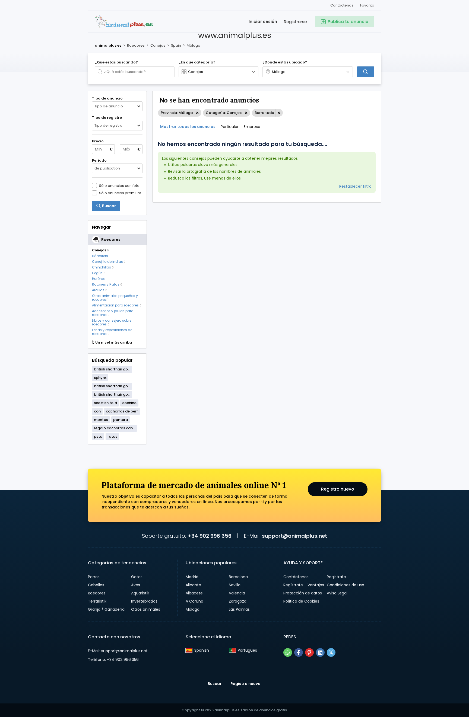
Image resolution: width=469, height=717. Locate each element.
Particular (230, 126)
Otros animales (145, 609)
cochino (129, 402)
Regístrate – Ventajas (303, 585)
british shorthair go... (112, 369)
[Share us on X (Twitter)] (331, 652)
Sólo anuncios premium (120, 192)
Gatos (136, 577)
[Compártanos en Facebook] (298, 652)
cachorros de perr (122, 411)
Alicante (193, 585)
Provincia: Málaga (177, 112)
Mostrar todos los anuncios (188, 126)
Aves (135, 585)
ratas (112, 436)
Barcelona (238, 577)
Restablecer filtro (355, 186)
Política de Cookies (301, 601)
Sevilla (234, 585)
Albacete (194, 593)
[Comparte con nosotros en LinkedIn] (320, 652)
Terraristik (97, 601)
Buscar (214, 683)
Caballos (96, 585)
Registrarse (295, 21)
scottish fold (105, 402)
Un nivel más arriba (113, 342)
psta (98, 436)
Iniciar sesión (263, 21)
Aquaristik (140, 593)
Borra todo (264, 112)
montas (101, 419)
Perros (94, 577)
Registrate (336, 577)
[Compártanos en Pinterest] (309, 652)
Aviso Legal (337, 593)
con (97, 411)
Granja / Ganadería (106, 609)
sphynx (100, 377)
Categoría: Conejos (224, 112)
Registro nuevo (337, 489)
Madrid (192, 577)
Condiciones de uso (345, 585)
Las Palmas (239, 609)
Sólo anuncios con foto (119, 185)
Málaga (192, 609)
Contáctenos (341, 5)
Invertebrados (144, 601)
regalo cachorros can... (114, 428)
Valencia (237, 593)
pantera (120, 419)
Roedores (97, 593)
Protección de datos (302, 593)
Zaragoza (237, 601)
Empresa (252, 126)
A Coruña (194, 601)
